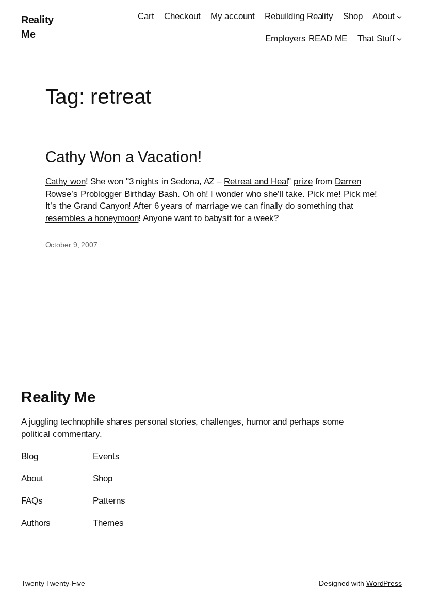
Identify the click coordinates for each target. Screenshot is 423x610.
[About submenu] (399, 16)
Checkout (182, 16)
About (383, 16)
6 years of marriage (191, 206)
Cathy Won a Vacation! (123, 156)
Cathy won (65, 181)
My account (232, 16)
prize (303, 181)
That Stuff (376, 38)
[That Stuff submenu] (399, 38)
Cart (146, 16)
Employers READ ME (306, 38)
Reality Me (58, 396)
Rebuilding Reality (299, 16)
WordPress (384, 583)
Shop (353, 16)
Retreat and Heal (256, 181)
